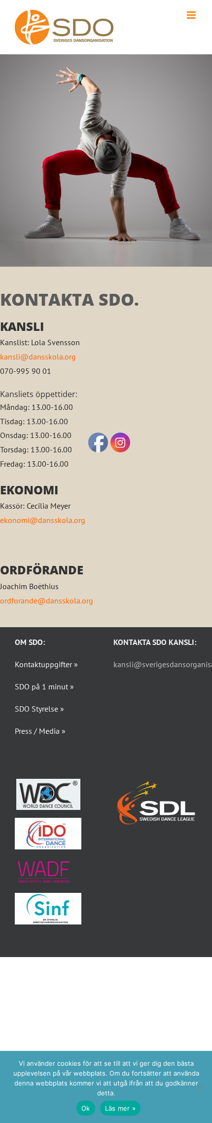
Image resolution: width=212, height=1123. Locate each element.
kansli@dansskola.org (38, 356)
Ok (85, 1108)
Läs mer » (120, 1108)
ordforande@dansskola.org (46, 600)
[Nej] (200, 1087)
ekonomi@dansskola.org (42, 520)
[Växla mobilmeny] (192, 15)
